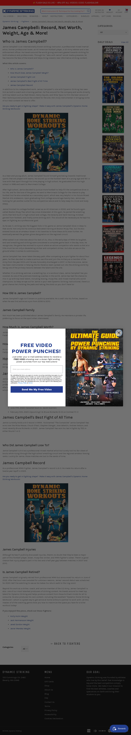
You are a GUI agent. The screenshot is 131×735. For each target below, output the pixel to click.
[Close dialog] (119, 333)
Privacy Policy (22, 383)
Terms (30, 383)
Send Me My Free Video (37, 389)
